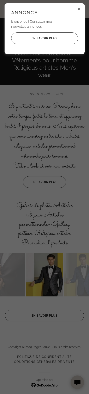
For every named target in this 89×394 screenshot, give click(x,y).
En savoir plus (44, 38)
